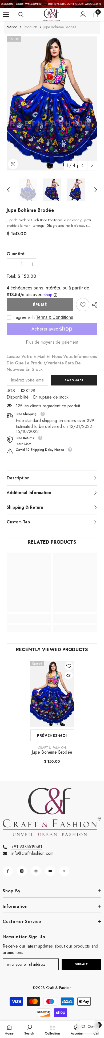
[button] (82, 165)
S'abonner (74, 380)
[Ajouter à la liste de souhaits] (69, 666)
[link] (82, 304)
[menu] (6, 14)
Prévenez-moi (52, 735)
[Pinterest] (36, 871)
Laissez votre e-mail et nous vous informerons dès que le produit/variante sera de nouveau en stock (52, 362)
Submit (81, 964)
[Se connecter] (83, 14)
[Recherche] (21, 14)
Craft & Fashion (52, 747)
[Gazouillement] (64, 871)
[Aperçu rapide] (69, 675)
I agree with (24, 317)
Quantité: (16, 254)
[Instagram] (22, 871)
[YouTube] (50, 871)
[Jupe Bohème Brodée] (52, 694)
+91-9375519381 (26, 847)
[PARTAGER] (93, 305)
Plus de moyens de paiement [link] (52, 342)
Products (30, 27)
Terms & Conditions (54, 317)
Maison (12, 27)
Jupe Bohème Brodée (52, 752)
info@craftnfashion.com (32, 853)
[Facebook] (8, 871)
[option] (52, 103)
